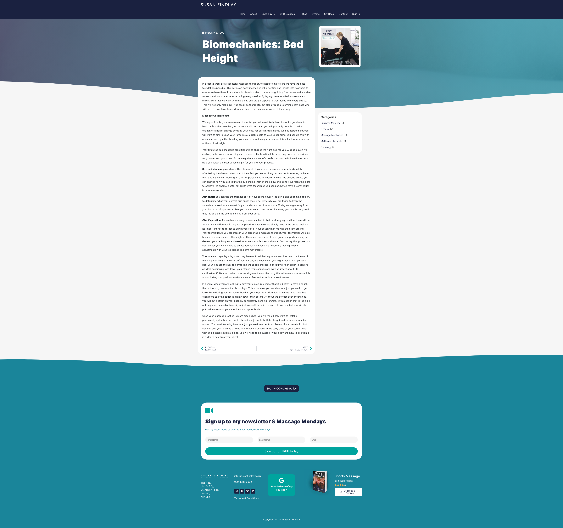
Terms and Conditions (246, 498)
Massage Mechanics (332, 135)
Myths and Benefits (331, 141)
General (325, 129)
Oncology (326, 147)
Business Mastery (330, 123)
